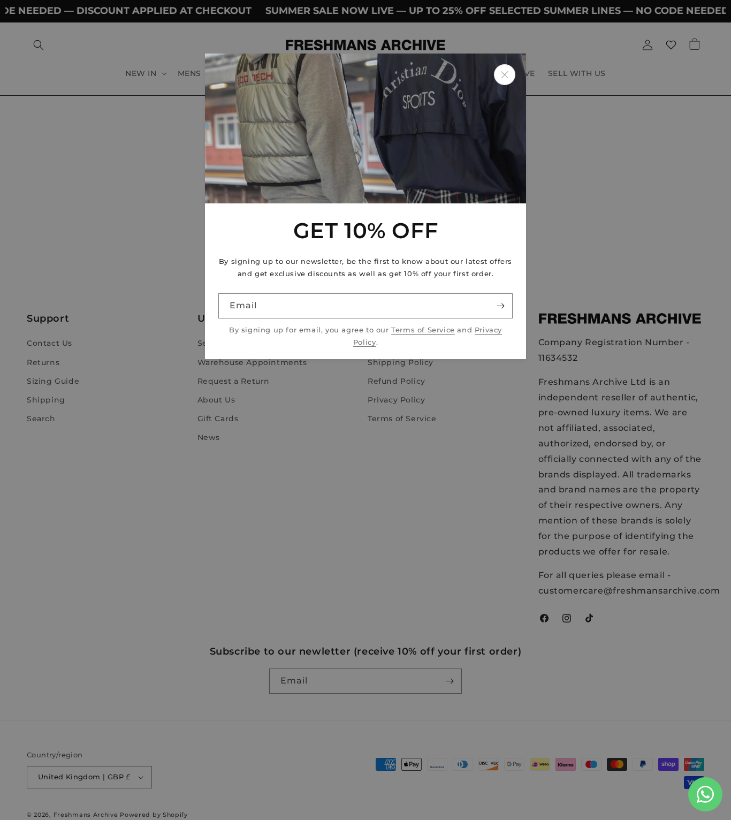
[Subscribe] (500, 305)
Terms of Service (423, 330)
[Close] (504, 74)
